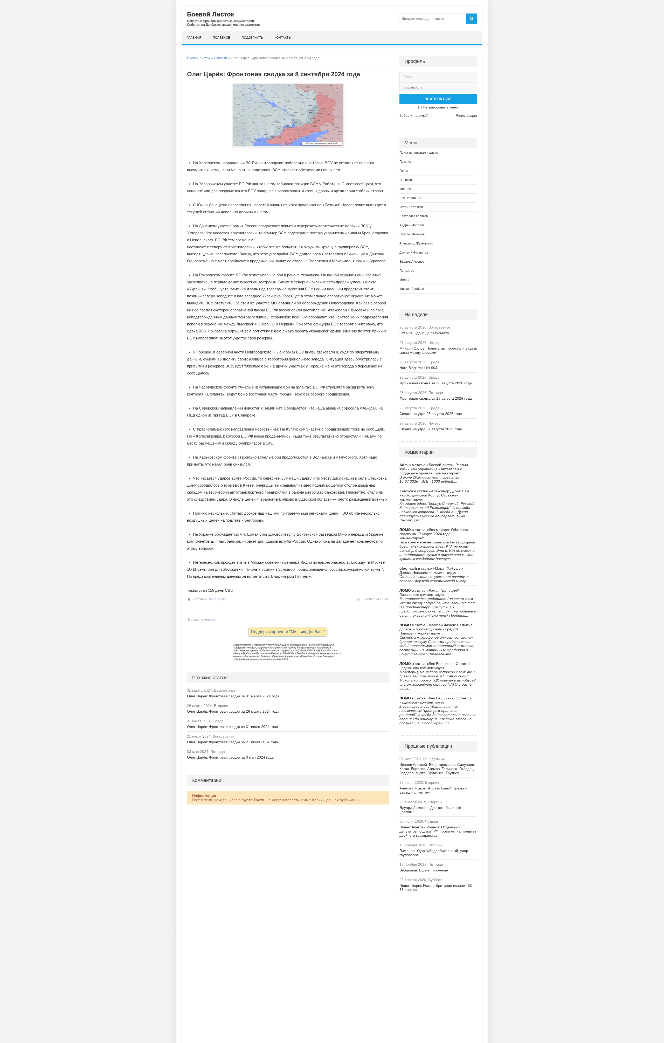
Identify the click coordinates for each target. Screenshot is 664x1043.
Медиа (404, 280)
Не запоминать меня (440, 107)
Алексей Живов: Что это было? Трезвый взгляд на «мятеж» (433, 790)
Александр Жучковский (416, 243)
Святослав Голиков (413, 216)
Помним (405, 161)
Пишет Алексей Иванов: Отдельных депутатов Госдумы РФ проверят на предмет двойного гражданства (437, 831)
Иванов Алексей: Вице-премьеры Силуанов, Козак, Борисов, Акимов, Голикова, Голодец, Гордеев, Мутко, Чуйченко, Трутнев (437, 768)
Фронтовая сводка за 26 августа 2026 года (435, 383)
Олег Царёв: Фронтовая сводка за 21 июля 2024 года (232, 742)
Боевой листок (198, 58)
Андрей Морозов (411, 225)
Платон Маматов (412, 234)
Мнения (405, 189)
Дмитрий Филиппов (413, 252)
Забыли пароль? (413, 115)
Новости (220, 58)
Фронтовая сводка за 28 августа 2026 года (435, 398)
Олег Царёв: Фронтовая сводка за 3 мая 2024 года (230, 757)
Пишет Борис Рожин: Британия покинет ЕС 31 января (436, 887)
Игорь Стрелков (411, 207)
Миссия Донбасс (411, 289)
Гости (403, 171)
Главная (194, 37)
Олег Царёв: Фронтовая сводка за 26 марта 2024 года (233, 711)
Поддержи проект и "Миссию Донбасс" (288, 632)
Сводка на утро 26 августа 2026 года (430, 414)
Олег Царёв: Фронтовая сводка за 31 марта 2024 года (233, 696)
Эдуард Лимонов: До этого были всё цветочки (430, 810)
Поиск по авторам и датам (418, 152)
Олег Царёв (216, 599)
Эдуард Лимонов (411, 261)
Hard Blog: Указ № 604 (418, 368)
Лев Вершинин (410, 198)
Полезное (221, 37)
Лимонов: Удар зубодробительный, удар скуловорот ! (433, 853)
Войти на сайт (438, 99)
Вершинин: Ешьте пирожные (423, 870)
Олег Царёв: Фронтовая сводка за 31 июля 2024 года (232, 727)
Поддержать (252, 37)
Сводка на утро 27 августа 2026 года (430, 429)
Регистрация (466, 115)
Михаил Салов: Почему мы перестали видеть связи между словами (438, 350)
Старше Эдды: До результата (424, 333)
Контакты (282, 37)
